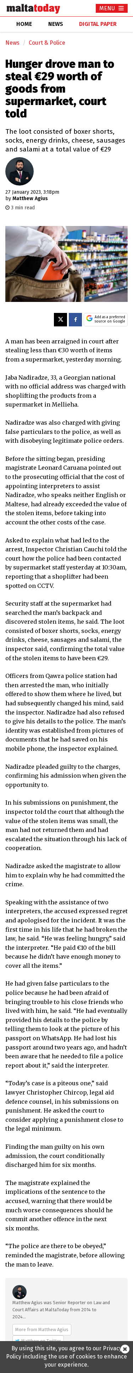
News (12, 42)
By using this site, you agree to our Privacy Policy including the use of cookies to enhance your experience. (66, 1356)
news (55, 24)
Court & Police (47, 42)
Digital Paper (98, 24)
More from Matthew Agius (41, 1329)
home (24, 24)
